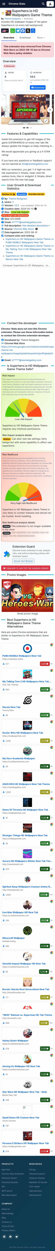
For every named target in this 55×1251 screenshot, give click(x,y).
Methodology (8, 1213)
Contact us (7, 1222)
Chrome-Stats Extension (13, 1174)
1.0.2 (16, 205)
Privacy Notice (8, 1230)
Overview (9, 37)
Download (25, 37)
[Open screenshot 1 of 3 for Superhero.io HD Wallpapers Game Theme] (25, 109)
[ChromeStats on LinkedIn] (4, 1236)
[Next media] (50, 110)
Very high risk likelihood (15, 215)
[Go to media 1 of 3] (24, 127)
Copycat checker (37, 1178)
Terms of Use (8, 1226)
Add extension (35, 1191)
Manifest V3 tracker (38, 1182)
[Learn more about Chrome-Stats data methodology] (36, 229)
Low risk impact (20, 212)
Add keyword (35, 1195)
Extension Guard (9, 1178)
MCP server (7, 1191)
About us (6, 1209)
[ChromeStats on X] (16, 1236)
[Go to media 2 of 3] (27, 127)
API (3, 1186)
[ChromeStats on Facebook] (10, 1236)
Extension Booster (10, 1182)
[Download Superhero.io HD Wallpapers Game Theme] (40, 80)
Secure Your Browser (23, 561)
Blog (4, 1218)
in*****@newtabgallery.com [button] (27, 222)
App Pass (6, 1169)
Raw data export (9, 1195)
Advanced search (37, 1174)
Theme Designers (13, 18)
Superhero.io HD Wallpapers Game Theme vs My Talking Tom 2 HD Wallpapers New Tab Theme (30, 249)
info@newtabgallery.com (35, 163)
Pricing (32, 1169)
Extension (28, 18)
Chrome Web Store (24, 229)
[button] (4, 4)
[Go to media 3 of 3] (31, 127)
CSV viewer (34, 1186)
